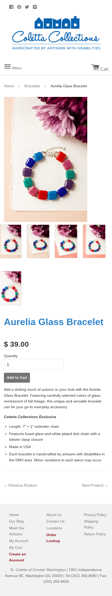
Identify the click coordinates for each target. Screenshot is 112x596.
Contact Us (55, 521)
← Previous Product (20, 485)
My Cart (15, 547)
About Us (53, 515)
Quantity (11, 356)
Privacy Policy (95, 515)
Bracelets (32, 86)
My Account (18, 541)
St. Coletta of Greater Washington (38, 570)
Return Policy (95, 534)
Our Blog (16, 521)
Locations (54, 528)
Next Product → (95, 485)
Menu (18, 66)
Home (9, 86)
